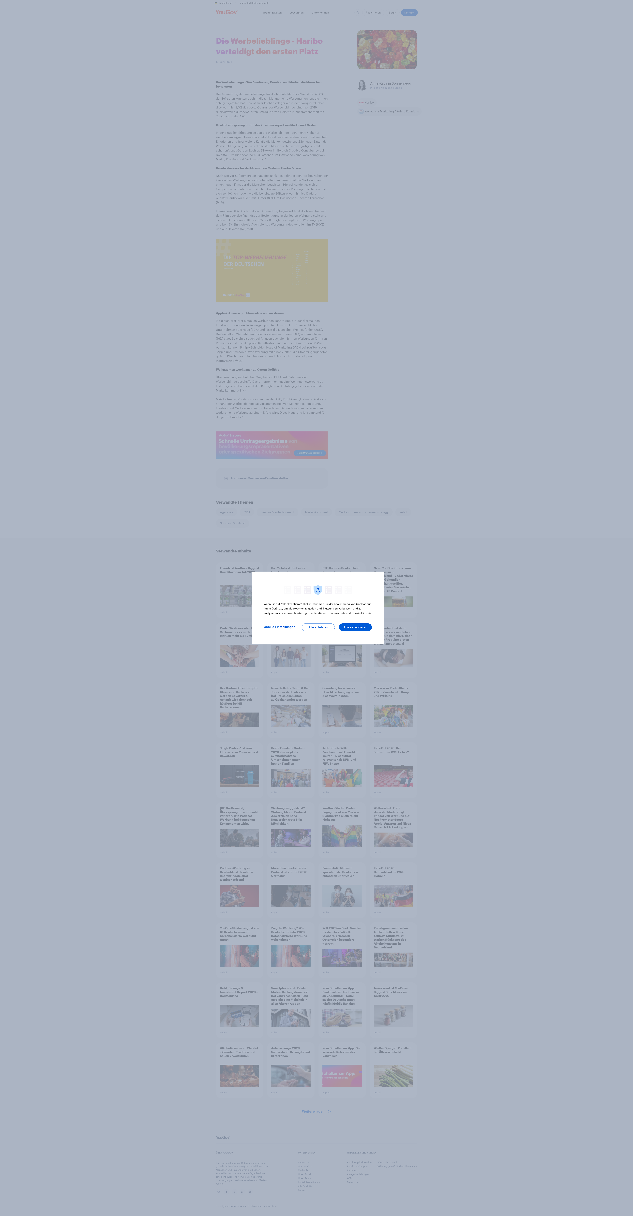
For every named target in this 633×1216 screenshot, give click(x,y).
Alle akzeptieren (355, 627)
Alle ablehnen (318, 627)
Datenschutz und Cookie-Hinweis (350, 613)
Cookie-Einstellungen (279, 626)
